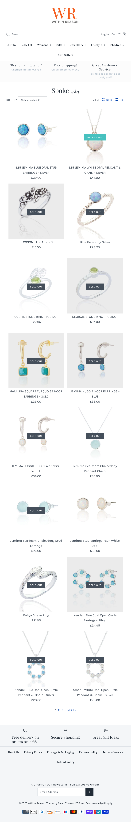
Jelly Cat (26, 45)
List (122, 99)
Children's (117, 45)
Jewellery (78, 45)
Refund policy (65, 762)
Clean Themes (66, 803)
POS (77, 803)
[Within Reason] (65, 5)
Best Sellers (65, 55)
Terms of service (113, 752)
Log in (105, 34)
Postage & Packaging (60, 752)
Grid (109, 99)
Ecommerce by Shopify (99, 803)
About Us (13, 752)
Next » (71, 709)
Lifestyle (98, 45)
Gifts (60, 45)
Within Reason (36, 803)
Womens (44, 45)
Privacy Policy (33, 752)
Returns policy (88, 752)
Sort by (11, 99)
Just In (11, 45)
